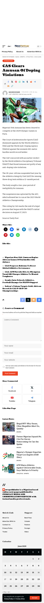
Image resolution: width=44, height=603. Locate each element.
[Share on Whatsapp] (19, 82)
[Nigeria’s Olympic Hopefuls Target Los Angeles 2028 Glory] (8, 455)
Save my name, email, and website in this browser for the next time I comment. (23, 367)
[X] (32, 389)
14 (27, 572)
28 (27, 586)
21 (27, 579)
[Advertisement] (22, 22)
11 (10, 572)
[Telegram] (32, 399)
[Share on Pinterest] (16, 82)
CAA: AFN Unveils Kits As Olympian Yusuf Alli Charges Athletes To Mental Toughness (21, 274)
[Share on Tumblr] (27, 82)
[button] (35, 598)
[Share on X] (12, 82)
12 (16, 572)
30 (39, 586)
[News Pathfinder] (22, 46)
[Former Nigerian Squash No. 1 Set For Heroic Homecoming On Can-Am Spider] (8, 440)
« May (4, 592)
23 (39, 579)
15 (33, 572)
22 (33, 579)
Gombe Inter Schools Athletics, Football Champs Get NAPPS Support (20, 281)
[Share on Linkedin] (23, 82)
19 (16, 579)
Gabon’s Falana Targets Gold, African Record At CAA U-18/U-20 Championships (21, 288)
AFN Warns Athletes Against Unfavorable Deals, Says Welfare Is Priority (28, 468)
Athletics (8, 60)
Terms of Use (20, 599)
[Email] (8, 86)
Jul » (9, 592)
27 (22, 586)
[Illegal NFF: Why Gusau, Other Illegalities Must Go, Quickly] (8, 427)
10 (5, 572)
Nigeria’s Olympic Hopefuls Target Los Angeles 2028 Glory (28, 455)
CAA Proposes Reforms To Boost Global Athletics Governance (19, 267)
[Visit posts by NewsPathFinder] (5, 93)
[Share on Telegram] (35, 82)
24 (5, 586)
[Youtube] (12, 399)
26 (16, 586)
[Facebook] (12, 389)
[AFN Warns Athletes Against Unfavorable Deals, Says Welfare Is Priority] (8, 468)
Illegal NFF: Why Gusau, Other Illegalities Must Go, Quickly (28, 426)
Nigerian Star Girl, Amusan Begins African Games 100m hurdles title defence (20, 259)
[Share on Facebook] (8, 82)
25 (11, 586)
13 (22, 572)
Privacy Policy (8, 599)
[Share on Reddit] (31, 82)
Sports (18, 432)
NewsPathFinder (14, 92)
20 (22, 579)
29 (33, 586)
